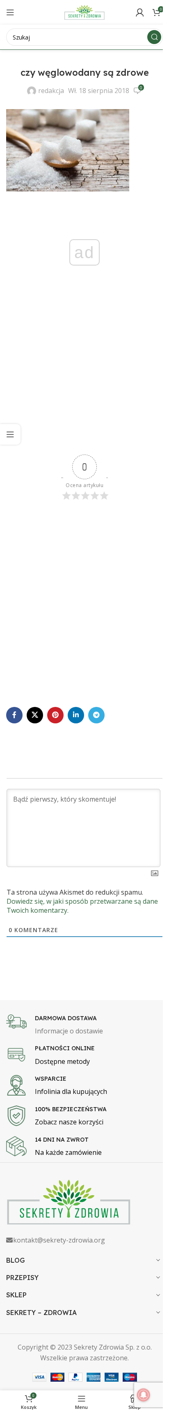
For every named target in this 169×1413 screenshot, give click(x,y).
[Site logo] (84, 11)
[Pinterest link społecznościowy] (55, 715)
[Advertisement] (84, 375)
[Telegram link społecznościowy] (96, 715)
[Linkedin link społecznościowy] (76, 715)
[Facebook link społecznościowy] (14, 715)
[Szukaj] (154, 37)
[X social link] (35, 715)
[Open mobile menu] (10, 12)
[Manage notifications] (143, 1394)
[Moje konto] (140, 12)
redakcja (51, 90)
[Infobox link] (84, 1025)
